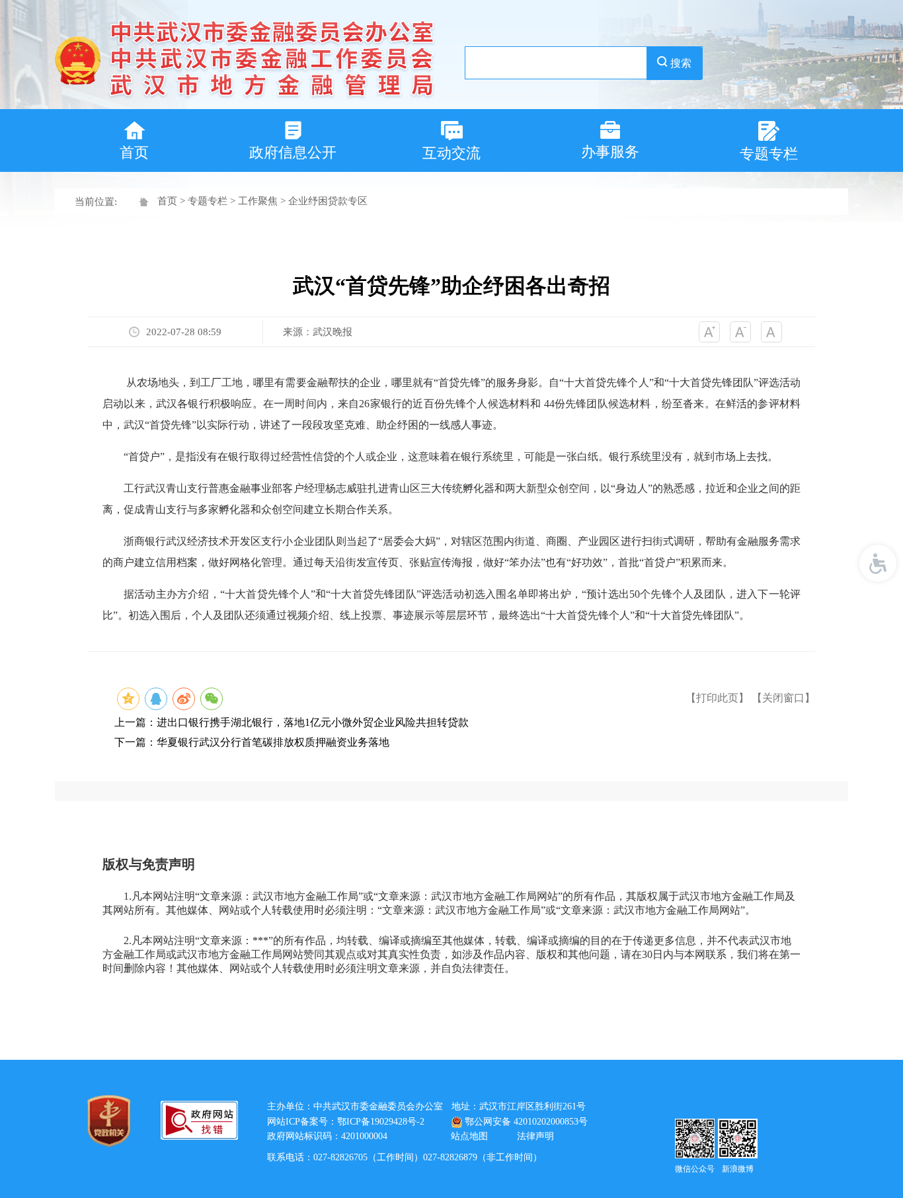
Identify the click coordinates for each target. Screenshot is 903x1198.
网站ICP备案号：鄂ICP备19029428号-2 (345, 1122)
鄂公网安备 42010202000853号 (526, 1122)
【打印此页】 (717, 697)
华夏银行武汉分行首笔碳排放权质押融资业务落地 (273, 742)
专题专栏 (207, 201)
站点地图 (469, 1136)
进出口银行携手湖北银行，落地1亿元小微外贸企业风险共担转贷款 (313, 722)
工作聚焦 (258, 201)
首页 (167, 201)
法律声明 (535, 1136)
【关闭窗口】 (783, 697)
